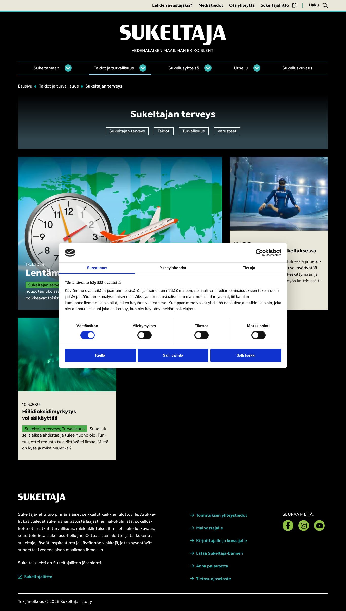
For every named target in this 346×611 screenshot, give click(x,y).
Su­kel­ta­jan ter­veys (127, 130)
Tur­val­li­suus (193, 130)
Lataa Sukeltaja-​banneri (219, 553)
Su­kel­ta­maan (46, 68)
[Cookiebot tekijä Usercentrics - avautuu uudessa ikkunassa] (259, 252)
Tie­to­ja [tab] (249, 268)
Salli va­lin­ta (173, 355)
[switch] (144, 335)
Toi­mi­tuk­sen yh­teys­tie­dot (221, 515)
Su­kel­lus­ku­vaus (297, 68)
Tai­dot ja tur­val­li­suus (114, 68)
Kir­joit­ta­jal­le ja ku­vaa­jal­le (221, 540)
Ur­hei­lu (241, 68)
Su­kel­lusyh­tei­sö (183, 68)
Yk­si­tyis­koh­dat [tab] (173, 268)
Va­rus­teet (227, 130)
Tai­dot (164, 130)
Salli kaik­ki (246, 355)
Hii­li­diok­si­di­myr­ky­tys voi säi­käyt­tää (49, 414)
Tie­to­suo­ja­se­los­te (213, 578)
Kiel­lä (100, 355)
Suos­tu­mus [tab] (97, 268)
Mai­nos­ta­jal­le (209, 528)
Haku (314, 4)
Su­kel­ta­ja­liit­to (38, 576)
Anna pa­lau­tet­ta (212, 566)
